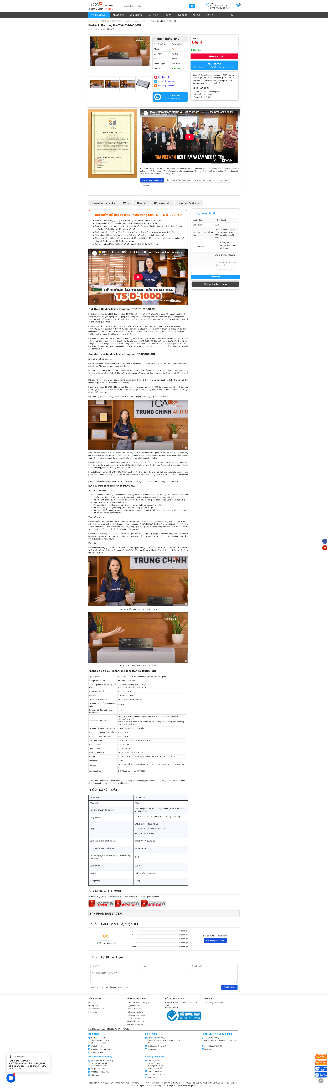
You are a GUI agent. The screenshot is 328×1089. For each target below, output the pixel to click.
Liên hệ (209, 15)
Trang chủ (118, 15)
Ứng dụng (182, 15)
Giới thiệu (92, 1002)
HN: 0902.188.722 (218, 5)
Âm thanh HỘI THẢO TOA (204, 180)
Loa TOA (145, 185)
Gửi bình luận (229, 987)
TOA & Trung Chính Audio (152, 180)
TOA (174, 49)
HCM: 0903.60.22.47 (220, 8)
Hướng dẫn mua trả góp (136, 1015)
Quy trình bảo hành (134, 1006)
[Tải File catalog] (101, 903)
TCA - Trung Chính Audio (213, 1002)
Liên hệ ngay (93, 1006)
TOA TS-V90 (223, 180)
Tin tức (196, 15)
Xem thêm (215, 277)
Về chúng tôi (136, 15)
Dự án (168, 15)
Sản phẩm (153, 15)
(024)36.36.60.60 (175, 1002)
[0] (238, 6)
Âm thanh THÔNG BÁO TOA (178, 180)
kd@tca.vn (95, 1075)
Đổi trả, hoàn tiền (133, 1018)
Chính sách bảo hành (96, 1009)
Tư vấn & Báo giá (214, 56)
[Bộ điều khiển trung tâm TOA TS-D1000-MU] (120, 51)
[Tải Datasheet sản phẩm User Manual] (127, 903)
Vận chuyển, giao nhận (135, 1021)
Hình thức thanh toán (135, 1024)
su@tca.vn (152, 1049)
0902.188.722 (188, 1002)
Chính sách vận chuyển (135, 1009)
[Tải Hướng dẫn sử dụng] (153, 903)
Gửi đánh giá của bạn (215, 940)
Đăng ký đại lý (93, 1012)
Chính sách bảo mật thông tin (138, 1002)
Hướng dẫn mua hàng (135, 1012)
